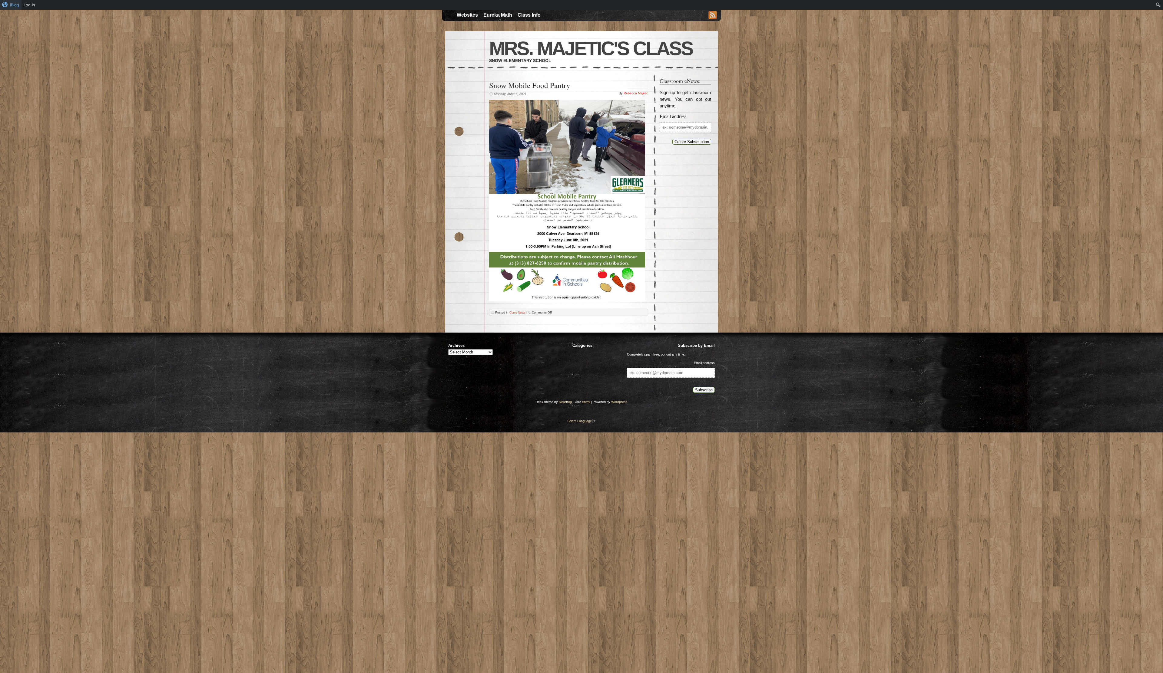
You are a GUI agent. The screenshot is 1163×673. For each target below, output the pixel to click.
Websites (467, 15)
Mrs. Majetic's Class (591, 48)
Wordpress (619, 402)
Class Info (529, 15)
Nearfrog (565, 402)
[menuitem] (11, 5)
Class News (517, 312)
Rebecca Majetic (636, 93)
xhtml (586, 402)
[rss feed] (712, 16)
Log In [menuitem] (29, 4)
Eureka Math (497, 15)
